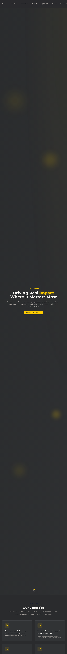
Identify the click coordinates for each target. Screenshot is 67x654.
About (4, 4)
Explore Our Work (32, 312)
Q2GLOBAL (46, 4)
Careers (54, 4)
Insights (35, 4)
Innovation (24, 4)
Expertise (13, 4)
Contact (62, 4)
